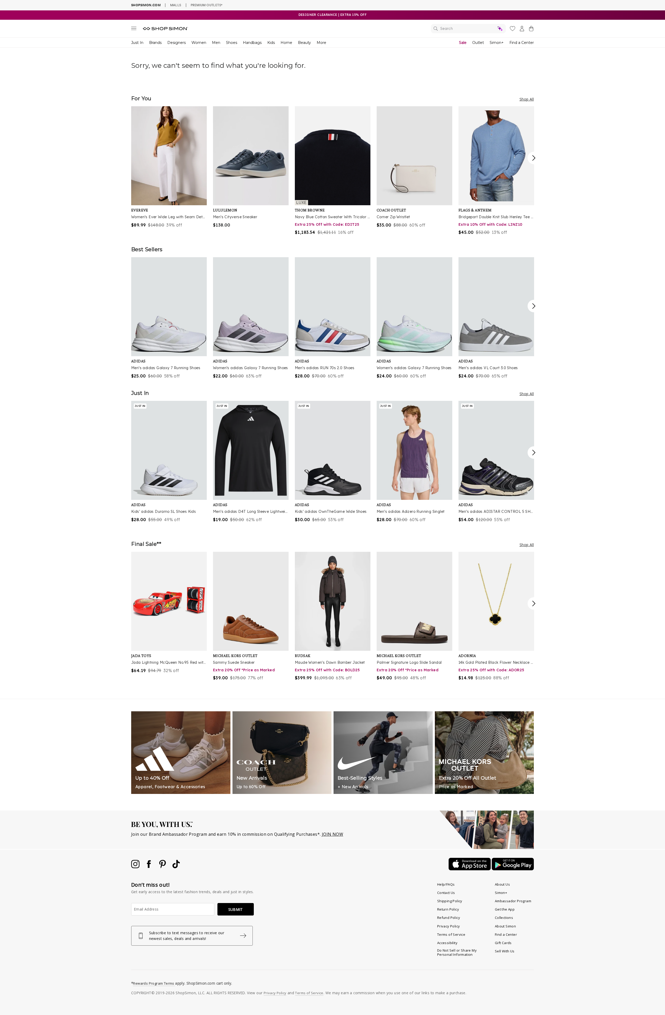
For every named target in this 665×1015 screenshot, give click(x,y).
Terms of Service (451, 934)
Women (198, 42)
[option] (169, 167)
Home (286, 42)
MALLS (175, 5)
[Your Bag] (531, 29)
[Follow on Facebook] (149, 867)
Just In (137, 42)
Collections (504, 917)
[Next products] (534, 158)
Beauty (304, 42)
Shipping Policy (449, 901)
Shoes (231, 42)
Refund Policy (448, 917)
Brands (155, 42)
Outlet (478, 42)
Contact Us (446, 892)
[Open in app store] (470, 869)
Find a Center (521, 42)
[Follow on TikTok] (176, 867)
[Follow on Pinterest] (163, 867)
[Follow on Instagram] (136, 867)
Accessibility (447, 942)
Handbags (252, 42)
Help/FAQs (446, 884)
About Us (502, 884)
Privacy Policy (448, 926)
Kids (271, 42)
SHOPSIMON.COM (146, 5)
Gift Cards (503, 942)
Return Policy (448, 909)
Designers (176, 42)
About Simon (505, 926)
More (321, 42)
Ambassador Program (513, 901)
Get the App (505, 909)
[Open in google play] (513, 869)
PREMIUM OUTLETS (206, 5)
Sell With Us (505, 951)
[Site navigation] (133, 29)
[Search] (468, 28)
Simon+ (497, 42)
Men (216, 42)
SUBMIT (235, 909)
